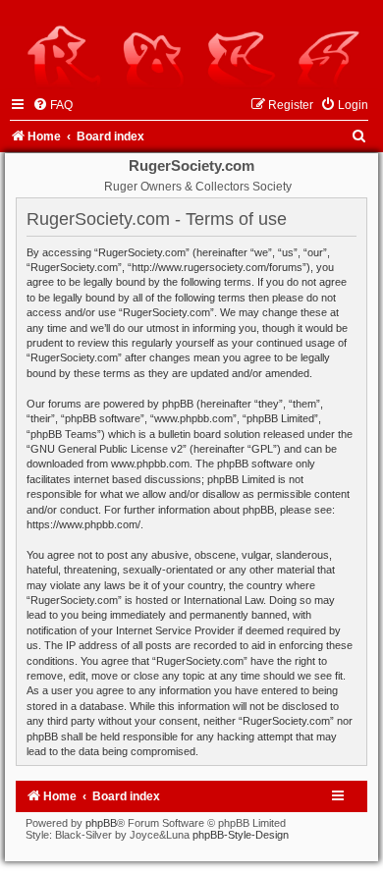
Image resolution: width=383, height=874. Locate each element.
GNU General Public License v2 (106, 449)
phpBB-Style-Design (240, 835)
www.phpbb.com (150, 463)
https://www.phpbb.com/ (83, 524)
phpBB (101, 823)
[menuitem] (52, 105)
